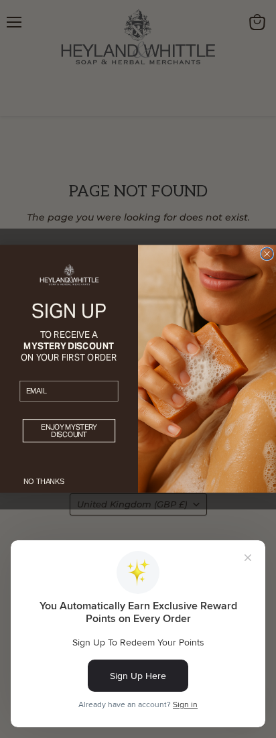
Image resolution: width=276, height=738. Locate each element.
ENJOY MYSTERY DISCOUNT (68, 431)
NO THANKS (43, 482)
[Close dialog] (267, 254)
